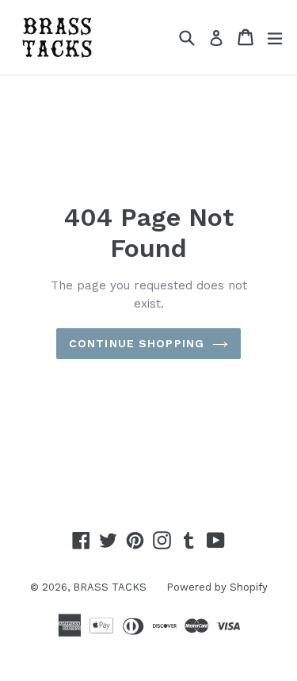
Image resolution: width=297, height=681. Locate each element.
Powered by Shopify (217, 587)
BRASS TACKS (110, 587)
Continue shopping (136, 343)
